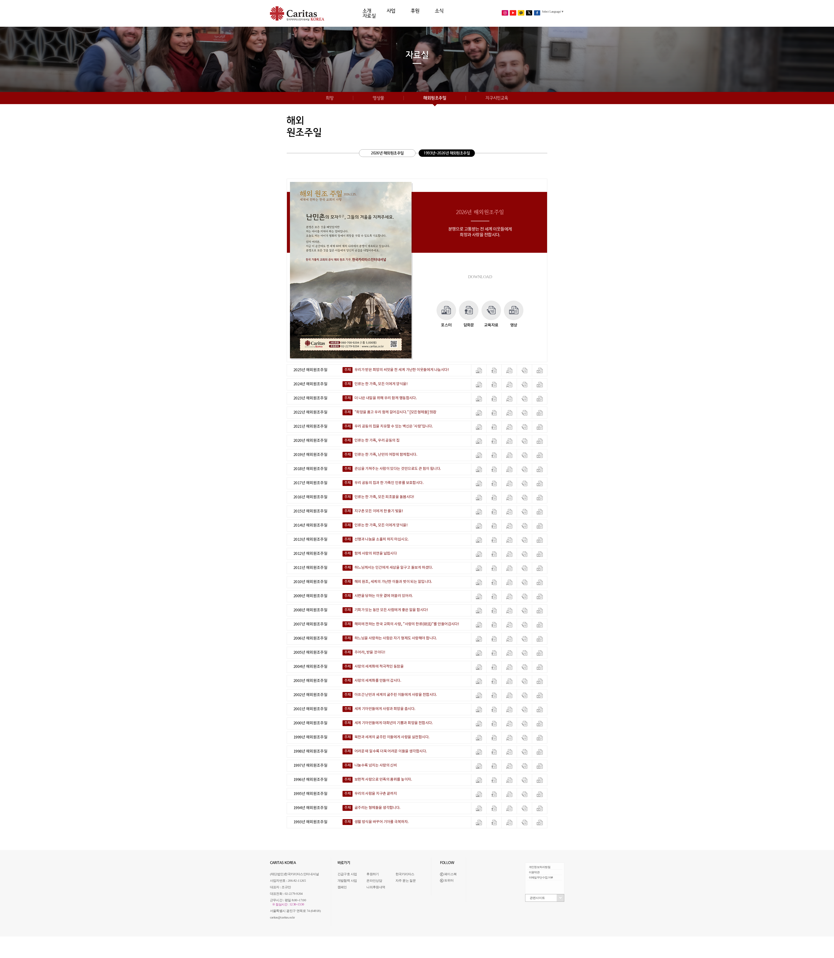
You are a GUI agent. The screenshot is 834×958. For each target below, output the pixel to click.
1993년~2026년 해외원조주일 (447, 153)
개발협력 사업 (347, 880)
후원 (415, 11)
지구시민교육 (496, 98)
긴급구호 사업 (347, 874)
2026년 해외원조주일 (387, 153)
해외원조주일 (434, 98)
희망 (329, 98)
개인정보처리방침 (540, 867)
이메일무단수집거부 (541, 877)
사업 (391, 11)
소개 (366, 11)
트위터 (448, 880)
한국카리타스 (404, 874)
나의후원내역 (375, 887)
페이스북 (450, 874)
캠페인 (342, 887)
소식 (439, 11)
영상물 (378, 98)
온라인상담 (374, 880)
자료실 (369, 16)
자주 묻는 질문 (405, 880)
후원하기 (372, 874)
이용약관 (534, 872)
